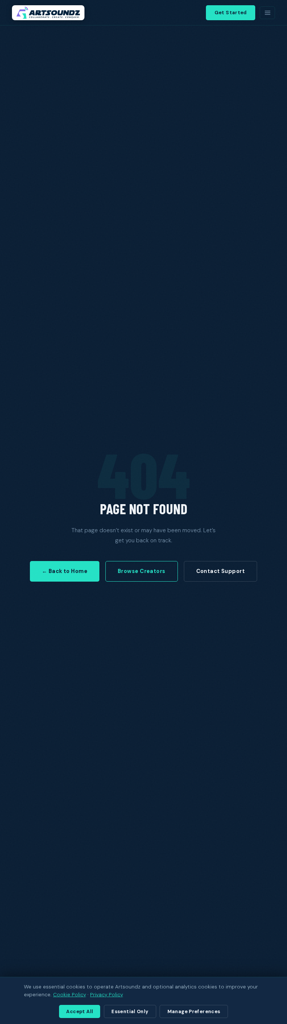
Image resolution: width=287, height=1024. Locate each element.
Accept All (79, 1011)
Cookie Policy (69, 994)
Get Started (231, 12)
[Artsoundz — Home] (48, 12)
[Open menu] (267, 12)
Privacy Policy (106, 994)
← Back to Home (64, 571)
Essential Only (129, 1011)
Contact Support (220, 571)
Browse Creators (141, 571)
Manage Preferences (193, 1011)
